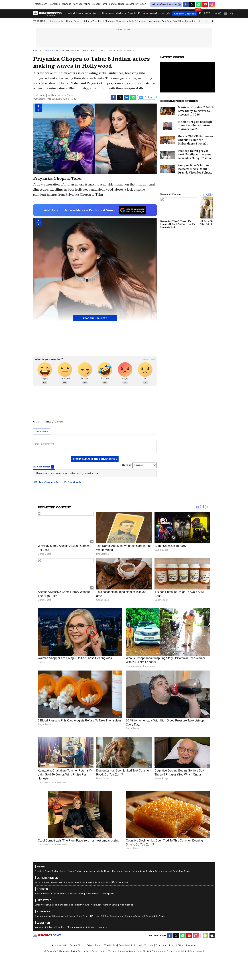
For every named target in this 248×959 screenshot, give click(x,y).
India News (89, 871)
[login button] (220, 13)
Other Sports (107, 893)
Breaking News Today (46, 871)
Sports (132, 13)
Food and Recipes (63, 905)
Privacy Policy (94, 945)
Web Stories (126, 905)
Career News (110, 905)
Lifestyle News (43, 905)
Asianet (47, 935)
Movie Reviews (96, 882)
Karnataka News (121, 871)
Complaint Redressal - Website (136, 945)
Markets (120, 13)
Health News (82, 905)
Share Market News (64, 916)
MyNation (140, 4)
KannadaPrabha (81, 4)
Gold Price (82, 916)
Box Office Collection (117, 882)
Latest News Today (70, 871)
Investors (191, 945)
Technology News (134, 916)
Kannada (66, 4)
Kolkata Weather (93, 21)
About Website (60, 945)
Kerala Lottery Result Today (65, 21)
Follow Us (150, 97)
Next (212, 21)
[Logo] (48, 13)
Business (108, 13)
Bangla (113, 4)
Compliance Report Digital (170, 945)
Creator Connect (185, 13)
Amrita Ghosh (66, 95)
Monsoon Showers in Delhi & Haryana (125, 21)
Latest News (75, 13)
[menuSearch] (231, 13)
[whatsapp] (199, 4)
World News (103, 871)
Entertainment (147, 13)
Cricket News (58, 893)
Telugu (96, 4)
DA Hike (94, 916)
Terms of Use (77, 945)
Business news (43, 916)
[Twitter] (192, 4)
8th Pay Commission (112, 916)
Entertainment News (46, 882)
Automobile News (155, 916)
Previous (206, 21)
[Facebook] (186, 4)
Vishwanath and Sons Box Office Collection (172, 21)
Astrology (96, 905)
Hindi (121, 4)
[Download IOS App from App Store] (212, 935)
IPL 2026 (204, 13)
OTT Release (66, 882)
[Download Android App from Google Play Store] (205, 935)
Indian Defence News (159, 871)
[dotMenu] (215, 13)
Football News (76, 893)
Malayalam (41, 4)
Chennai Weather (76, 927)
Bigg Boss (80, 882)
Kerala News (138, 871)
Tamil (104, 4)
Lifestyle (164, 13)
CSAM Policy (110, 945)
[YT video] (205, 4)
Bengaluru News (181, 871)
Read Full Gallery (95, 318)
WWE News (92, 893)
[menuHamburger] (225, 13)
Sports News (42, 893)
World (96, 13)
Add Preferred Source (164, 4)
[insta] (212, 4)
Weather (39, 927)
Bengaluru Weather (98, 927)
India (88, 13)
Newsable (54, 4)
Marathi (129, 4)
